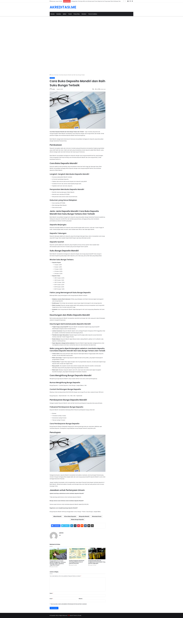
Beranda (52, 14)
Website (80, 598)
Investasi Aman (97, 516)
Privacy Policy (77, 14)
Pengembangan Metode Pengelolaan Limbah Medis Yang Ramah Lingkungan (96, 562)
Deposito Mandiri (84, 516)
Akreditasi (58, 14)
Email (51, 598)
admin (53, 89)
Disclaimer (84, 14)
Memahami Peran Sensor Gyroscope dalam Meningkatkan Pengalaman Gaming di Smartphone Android (94, 1)
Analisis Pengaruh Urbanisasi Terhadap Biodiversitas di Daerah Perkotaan (76, 562)
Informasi (56, 74)
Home (52, 74)
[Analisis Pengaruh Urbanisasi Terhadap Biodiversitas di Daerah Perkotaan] (77, 553)
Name (51, 593)
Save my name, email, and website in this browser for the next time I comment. (69, 604)
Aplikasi (64, 14)
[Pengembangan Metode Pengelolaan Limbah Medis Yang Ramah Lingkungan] (96, 553)
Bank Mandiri (57, 516)
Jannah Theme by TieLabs (75, 615)
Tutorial (70, 14)
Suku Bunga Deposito (78, 519)
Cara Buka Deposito (70, 516)
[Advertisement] (43, 27)
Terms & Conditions (92, 14)
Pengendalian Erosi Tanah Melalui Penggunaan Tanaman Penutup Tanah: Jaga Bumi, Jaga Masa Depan (58, 563)
